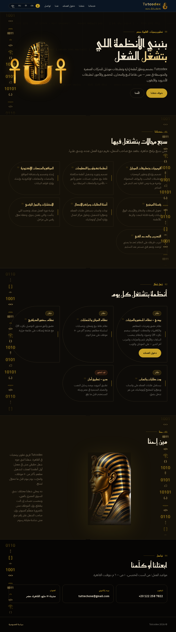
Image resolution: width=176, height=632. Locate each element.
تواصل (47, 6)
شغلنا (81, 6)
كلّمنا (137, 93)
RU (19, 5)
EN (32, 5)
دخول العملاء (69, 6)
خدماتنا (91, 6)
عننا (56, 6)
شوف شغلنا (157, 93)
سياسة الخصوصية (16, 624)
